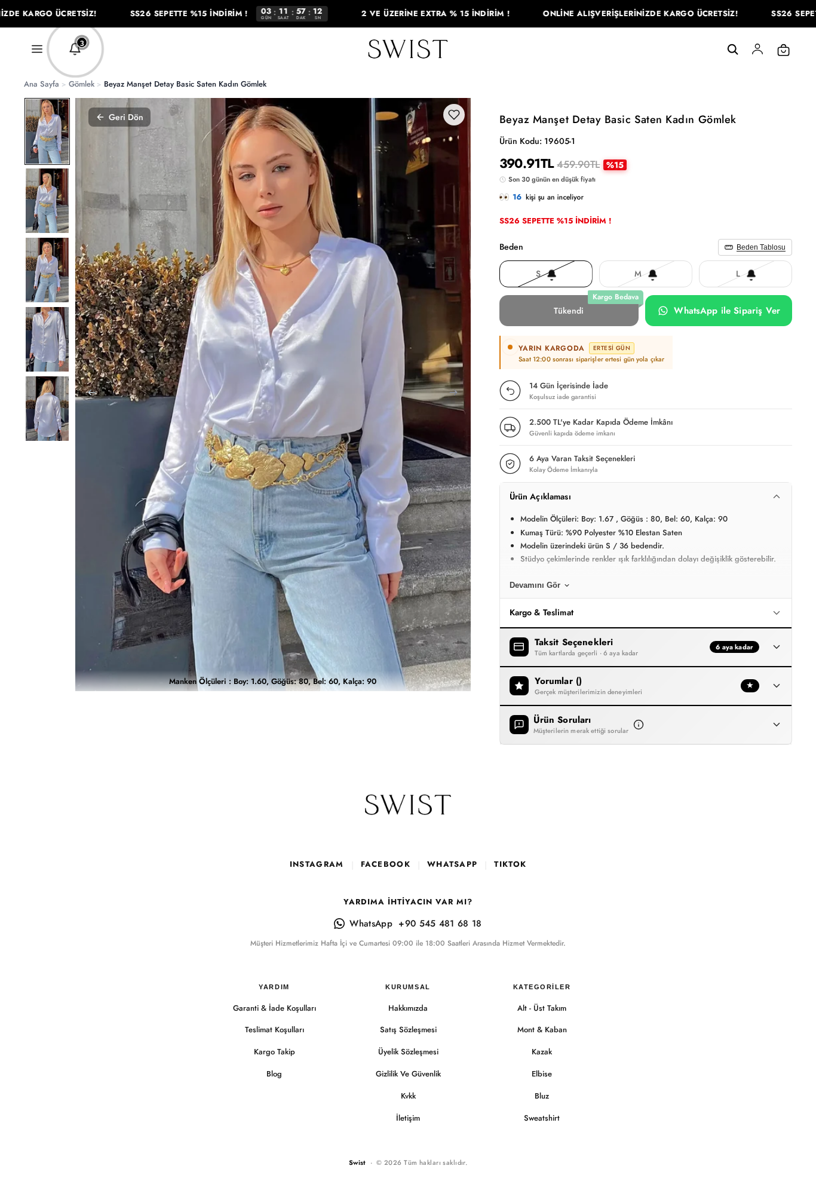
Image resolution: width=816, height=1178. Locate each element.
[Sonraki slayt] (457, 394)
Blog (274, 1073)
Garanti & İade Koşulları (274, 1008)
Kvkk (408, 1096)
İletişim (408, 1118)
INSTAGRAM (317, 864)
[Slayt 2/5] (47, 200)
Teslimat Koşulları (274, 1029)
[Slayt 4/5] (47, 339)
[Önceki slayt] (88, 394)
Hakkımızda (408, 1008)
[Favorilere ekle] (454, 114)
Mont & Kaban (542, 1029)
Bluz (542, 1096)
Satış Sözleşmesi (408, 1029)
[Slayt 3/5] (47, 270)
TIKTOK (510, 864)
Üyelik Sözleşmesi (408, 1051)
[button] (638, 724)
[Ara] (732, 49)
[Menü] (37, 49)
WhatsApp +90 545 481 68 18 (415, 923)
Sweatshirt (542, 1118)
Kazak (542, 1051)
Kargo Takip (274, 1051)
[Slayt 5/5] (47, 408)
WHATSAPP (452, 864)
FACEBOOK (385, 864)
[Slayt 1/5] (47, 131)
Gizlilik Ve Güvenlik (408, 1073)
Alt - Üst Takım (541, 1008)
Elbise (542, 1073)
